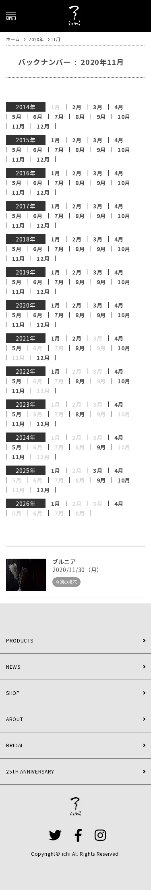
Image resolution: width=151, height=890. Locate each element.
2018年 (26, 239)
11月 (18, 126)
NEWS (13, 666)
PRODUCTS (19, 640)
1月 (55, 140)
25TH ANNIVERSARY (30, 771)
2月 (76, 107)
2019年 (26, 272)
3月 (97, 107)
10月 (124, 116)
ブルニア (64, 561)
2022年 (26, 371)
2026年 (26, 503)
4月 (119, 107)
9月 (101, 116)
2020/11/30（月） (77, 570)
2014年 (26, 107)
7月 (59, 116)
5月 (16, 116)
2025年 (26, 470)
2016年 (26, 173)
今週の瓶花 (66, 582)
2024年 (26, 437)
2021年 (26, 338)
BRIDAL (15, 745)
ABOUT (14, 718)
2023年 (26, 404)
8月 (80, 116)
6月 (37, 116)
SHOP (13, 692)
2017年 (26, 206)
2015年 (26, 140)
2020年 (26, 305)
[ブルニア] (26, 575)
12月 (43, 126)
